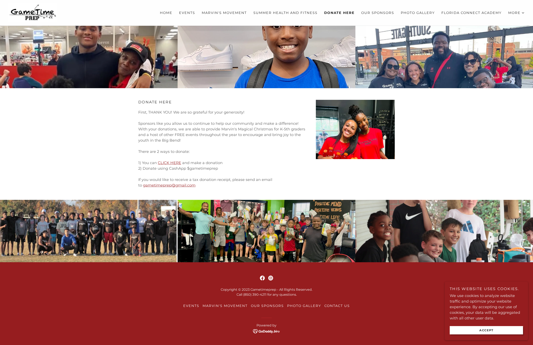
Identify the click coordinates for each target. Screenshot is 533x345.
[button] (516, 12)
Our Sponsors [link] (377, 13)
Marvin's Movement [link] (224, 13)
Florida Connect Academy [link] (471, 13)
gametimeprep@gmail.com (169, 185)
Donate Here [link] (339, 13)
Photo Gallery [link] (418, 13)
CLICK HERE (169, 163)
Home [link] (166, 13)
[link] (32, 12)
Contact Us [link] (337, 306)
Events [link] (187, 13)
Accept (486, 330)
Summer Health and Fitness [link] (285, 13)
